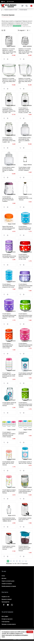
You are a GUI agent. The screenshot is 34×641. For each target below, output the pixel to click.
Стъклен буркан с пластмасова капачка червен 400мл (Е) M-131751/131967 (7, 346)
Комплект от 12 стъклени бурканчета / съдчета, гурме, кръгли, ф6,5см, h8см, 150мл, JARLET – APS (9, 51)
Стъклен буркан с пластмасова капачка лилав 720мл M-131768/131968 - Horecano (9, 316)
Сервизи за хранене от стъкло (10, 9)
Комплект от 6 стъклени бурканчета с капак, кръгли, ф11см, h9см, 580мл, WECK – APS (9, 81)
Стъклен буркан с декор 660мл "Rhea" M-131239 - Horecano (8, 463)
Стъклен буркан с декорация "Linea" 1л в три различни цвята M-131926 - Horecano (8, 375)
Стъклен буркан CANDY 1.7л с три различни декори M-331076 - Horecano (25, 491)
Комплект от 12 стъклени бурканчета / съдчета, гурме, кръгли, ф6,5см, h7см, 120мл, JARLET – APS (25, 51)
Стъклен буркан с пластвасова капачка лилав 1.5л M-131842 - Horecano (9, 256)
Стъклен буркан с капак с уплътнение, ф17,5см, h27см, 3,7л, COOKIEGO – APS (25, 140)
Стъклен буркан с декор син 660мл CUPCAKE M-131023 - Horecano (25, 374)
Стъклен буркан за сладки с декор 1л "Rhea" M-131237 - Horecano (9, 491)
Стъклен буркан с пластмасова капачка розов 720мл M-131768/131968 (25, 345)
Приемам (29, 632)
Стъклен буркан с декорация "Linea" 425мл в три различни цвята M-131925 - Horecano (8, 434)
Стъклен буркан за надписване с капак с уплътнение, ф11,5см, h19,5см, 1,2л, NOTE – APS (25, 110)
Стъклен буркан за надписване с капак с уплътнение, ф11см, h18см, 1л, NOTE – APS (8, 140)
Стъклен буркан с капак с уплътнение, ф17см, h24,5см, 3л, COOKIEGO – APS (8, 169)
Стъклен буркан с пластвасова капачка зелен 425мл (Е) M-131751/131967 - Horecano (25, 316)
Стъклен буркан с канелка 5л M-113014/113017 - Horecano (25, 519)
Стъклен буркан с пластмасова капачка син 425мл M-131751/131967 (8, 286)
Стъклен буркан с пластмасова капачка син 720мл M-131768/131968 (25, 228)
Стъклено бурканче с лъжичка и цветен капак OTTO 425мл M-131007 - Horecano (24, 548)
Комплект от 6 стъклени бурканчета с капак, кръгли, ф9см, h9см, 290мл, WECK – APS (25, 81)
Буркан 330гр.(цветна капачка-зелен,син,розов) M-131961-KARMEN (8, 228)
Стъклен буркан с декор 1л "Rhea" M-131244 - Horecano (25, 462)
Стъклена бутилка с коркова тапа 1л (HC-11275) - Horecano (25, 198)
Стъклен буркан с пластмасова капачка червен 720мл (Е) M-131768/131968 (24, 257)
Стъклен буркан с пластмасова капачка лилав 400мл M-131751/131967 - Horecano (25, 286)
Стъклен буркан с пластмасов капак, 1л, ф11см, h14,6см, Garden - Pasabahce (8, 199)
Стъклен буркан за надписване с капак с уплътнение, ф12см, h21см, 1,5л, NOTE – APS (8, 110)
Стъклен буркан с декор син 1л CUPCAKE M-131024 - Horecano (9, 404)
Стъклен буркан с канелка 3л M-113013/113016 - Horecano (8, 547)
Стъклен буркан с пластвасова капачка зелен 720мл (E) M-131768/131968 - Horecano (25, 405)
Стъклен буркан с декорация (23, 433)
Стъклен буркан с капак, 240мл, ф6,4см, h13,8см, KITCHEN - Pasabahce (24, 169)
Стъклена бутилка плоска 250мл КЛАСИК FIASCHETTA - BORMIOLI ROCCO (9, 519)
